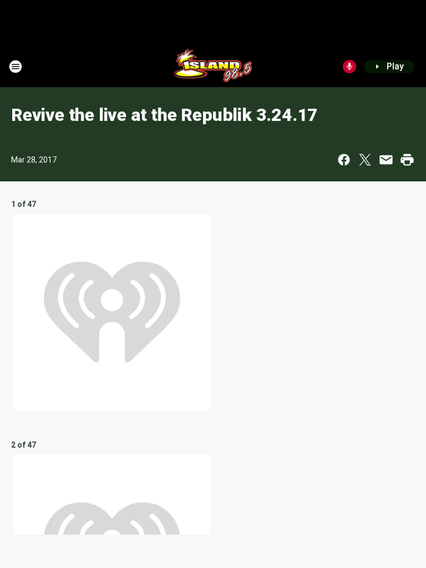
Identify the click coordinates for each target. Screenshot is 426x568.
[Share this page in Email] (386, 160)
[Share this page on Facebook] (344, 160)
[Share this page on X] (365, 160)
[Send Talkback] (349, 66)
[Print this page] (407, 160)
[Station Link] (213, 66)
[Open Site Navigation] (15, 66)
